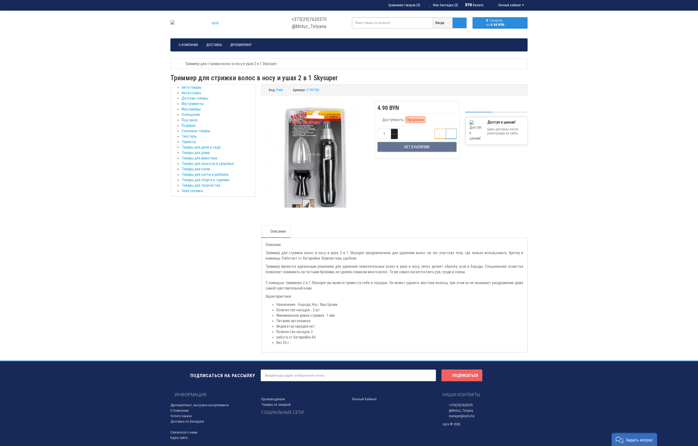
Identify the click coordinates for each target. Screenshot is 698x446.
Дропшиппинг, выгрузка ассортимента (199, 405)
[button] (634, 439)
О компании (188, 45)
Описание (278, 231)
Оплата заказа (181, 416)
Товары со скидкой (276, 404)
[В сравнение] (451, 134)
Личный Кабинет (364, 399)
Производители (273, 399)
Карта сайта (179, 438)
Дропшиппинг (241, 45)
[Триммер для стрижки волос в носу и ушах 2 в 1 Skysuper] (315, 155)
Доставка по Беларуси (187, 421)
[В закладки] (440, 134)
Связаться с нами (183, 432)
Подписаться (465, 375)
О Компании (179, 410)
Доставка (214, 45)
